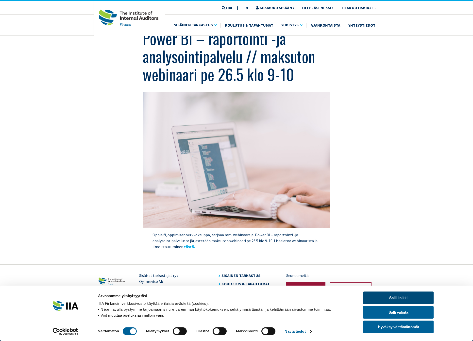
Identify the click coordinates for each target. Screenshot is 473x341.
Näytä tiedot (295, 331)
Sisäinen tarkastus (193, 24)
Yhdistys (290, 24)
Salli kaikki (398, 298)
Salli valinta (398, 312)
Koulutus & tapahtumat (245, 283)
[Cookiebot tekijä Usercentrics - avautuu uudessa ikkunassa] (65, 331)
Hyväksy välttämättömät (398, 327)
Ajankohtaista (325, 25)
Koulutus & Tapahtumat (249, 25)
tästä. (189, 246)
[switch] (180, 331)
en (245, 7)
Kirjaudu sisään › (276, 7)
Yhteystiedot (361, 25)
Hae (229, 7)
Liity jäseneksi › (317, 7)
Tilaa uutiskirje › (358, 7)
